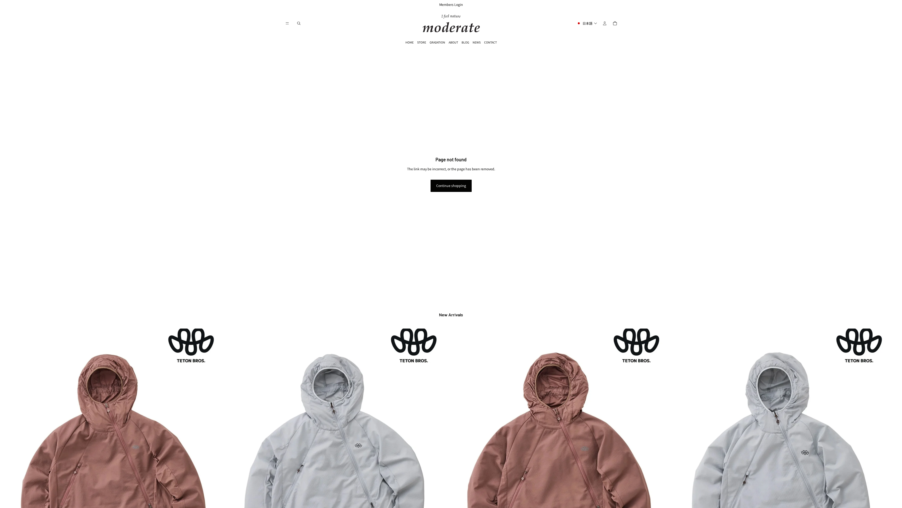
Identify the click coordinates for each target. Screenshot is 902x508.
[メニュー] (287, 23)
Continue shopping (451, 185)
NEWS (477, 42)
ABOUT (453, 42)
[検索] (299, 23)
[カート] (615, 23)
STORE (421, 42)
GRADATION (437, 42)
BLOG (465, 42)
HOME (409, 42)
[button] (586, 23)
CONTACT (490, 42)
